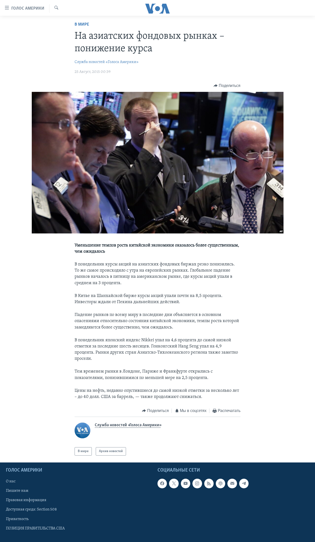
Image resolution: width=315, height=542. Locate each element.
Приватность (17, 519)
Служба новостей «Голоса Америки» (107, 62)
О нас (11, 482)
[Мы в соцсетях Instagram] (197, 483)
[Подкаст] (220, 483)
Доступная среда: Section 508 (31, 510)
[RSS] (209, 483)
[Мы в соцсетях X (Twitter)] (173, 483)
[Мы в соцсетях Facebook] (162, 483)
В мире (82, 24)
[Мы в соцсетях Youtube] (185, 483)
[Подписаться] (232, 483)
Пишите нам (17, 491)
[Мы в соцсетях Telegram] (244, 483)
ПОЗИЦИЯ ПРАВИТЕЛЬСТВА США (35, 528)
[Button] (227, 85)
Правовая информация (26, 500)
